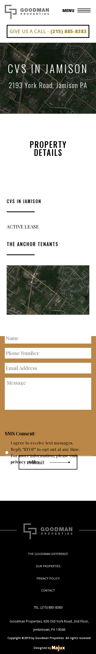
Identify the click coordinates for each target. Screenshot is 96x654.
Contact (48, 590)
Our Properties (48, 566)
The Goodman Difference (48, 554)
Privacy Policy (48, 578)
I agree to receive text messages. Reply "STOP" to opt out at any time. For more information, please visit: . (45, 452)
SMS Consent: (20, 434)
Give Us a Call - (48, 31)
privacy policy (25, 461)
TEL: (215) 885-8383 (48, 607)
